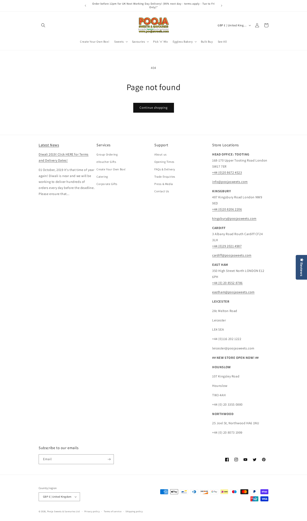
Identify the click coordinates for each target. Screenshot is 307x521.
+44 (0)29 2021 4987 (227, 246)
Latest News (49, 145)
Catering (102, 176)
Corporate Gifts (106, 184)
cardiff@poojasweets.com (231, 255)
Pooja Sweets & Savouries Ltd (63, 511)
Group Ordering (107, 154)
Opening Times (164, 162)
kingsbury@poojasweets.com (234, 218)
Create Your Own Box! (111, 169)
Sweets (119, 41)
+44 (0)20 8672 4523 (227, 172)
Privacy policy (92, 511)
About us (160, 154)
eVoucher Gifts (106, 162)
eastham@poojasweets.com (233, 292)
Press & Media (163, 184)
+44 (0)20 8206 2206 (227, 209)
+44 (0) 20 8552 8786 (227, 283)
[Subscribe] (109, 459)
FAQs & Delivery (164, 169)
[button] (43, 25)
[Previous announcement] (85, 5)
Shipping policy (134, 511)
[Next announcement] (221, 5)
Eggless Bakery (183, 41)
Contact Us (161, 191)
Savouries (138, 41)
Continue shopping (154, 108)
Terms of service (112, 511)
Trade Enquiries (164, 176)
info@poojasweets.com (230, 182)
